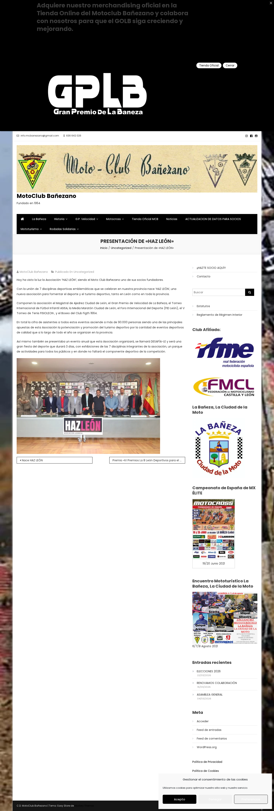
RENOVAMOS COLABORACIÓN (217, 683)
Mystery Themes (84, 805)
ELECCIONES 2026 (209, 671)
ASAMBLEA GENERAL (210, 695)
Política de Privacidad (207, 762)
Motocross (113, 219)
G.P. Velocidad (85, 219)
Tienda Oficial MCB (145, 219)
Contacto (203, 276)
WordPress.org (207, 747)
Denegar (215, 799)
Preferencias (251, 799)
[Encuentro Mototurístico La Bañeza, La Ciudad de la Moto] (224, 617)
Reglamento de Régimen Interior (219, 315)
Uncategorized (84, 272)
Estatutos (203, 306)
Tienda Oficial (209, 65)
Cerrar (230, 65)
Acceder (203, 721)
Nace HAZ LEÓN (32, 460)
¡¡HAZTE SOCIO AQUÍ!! (211, 268)
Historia (59, 219)
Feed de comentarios (212, 739)
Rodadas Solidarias (63, 229)
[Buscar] (249, 292)
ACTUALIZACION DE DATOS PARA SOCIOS (213, 219)
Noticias (171, 219)
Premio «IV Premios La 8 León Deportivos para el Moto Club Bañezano (149, 460)
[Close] (271, 3)
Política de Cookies (205, 771)
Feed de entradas (209, 730)
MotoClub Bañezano (46, 196)
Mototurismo (30, 229)
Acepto (179, 799)
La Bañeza (39, 219)
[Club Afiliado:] (224, 352)
